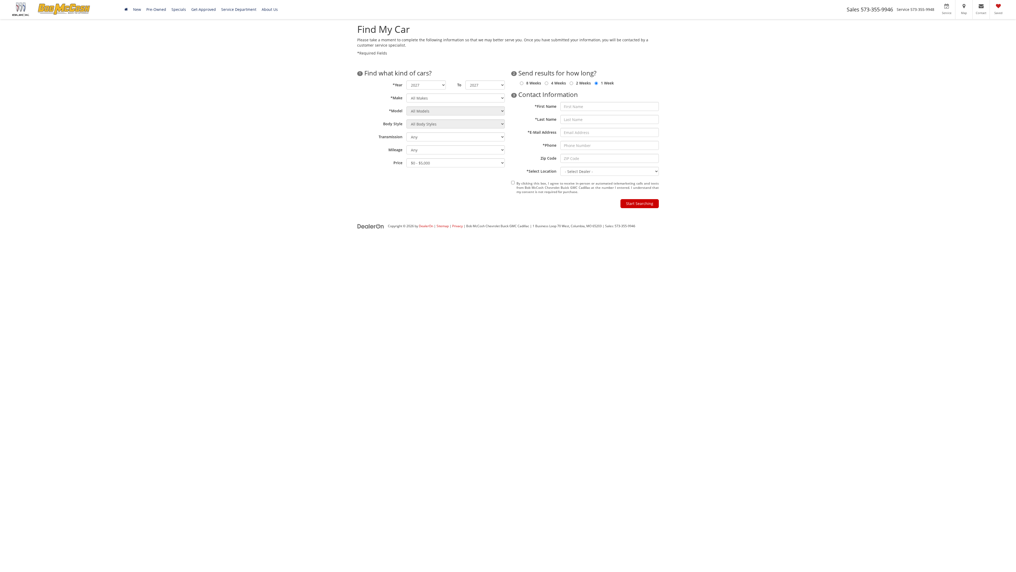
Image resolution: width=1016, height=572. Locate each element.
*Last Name (545, 119)
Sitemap (443, 226)
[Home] (126, 9)
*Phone (549, 145)
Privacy (457, 226)
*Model (395, 110)
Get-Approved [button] (203, 9)
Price (397, 162)
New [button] (137, 9)
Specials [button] (178, 9)
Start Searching (639, 203)
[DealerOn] (370, 225)
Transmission (390, 136)
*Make (396, 97)
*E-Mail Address (542, 132)
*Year (397, 84)
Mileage (395, 149)
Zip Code (548, 158)
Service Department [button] (238, 9)
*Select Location (541, 171)
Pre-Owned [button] (156, 9)
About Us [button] (270, 9)
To (459, 84)
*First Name (545, 106)
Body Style (392, 123)
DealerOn (426, 226)
